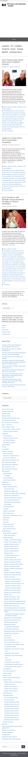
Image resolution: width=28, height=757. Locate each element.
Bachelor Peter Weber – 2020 (12, 597)
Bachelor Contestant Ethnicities (12, 562)
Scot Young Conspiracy (9, 440)
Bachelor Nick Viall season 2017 (12, 592)
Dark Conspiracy (7, 435)
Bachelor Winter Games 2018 (11, 599)
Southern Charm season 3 (11, 686)
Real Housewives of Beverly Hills (10, 460)
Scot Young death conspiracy (9, 119)
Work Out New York (8, 722)
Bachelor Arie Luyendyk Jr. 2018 (12, 542)
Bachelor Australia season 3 (11, 548)
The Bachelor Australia (10, 646)
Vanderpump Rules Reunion (11, 706)
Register (4, 325)
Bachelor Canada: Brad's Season (12, 559)
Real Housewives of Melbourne (10, 464)
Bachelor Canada (8, 553)
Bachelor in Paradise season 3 (13, 581)
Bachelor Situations (8, 537)
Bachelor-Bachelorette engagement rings (15, 601)
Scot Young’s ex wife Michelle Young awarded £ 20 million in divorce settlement (13, 200)
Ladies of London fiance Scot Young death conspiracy (12, 140)
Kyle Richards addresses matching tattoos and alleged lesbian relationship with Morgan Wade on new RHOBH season (13, 362)
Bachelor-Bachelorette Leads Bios (13, 497)
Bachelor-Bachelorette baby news (11, 418)
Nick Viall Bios (8, 504)
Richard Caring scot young (9, 174)
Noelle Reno (13, 257)
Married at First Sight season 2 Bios (12, 515)
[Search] (23, 746)
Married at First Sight (7, 451)
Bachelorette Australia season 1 (12, 620)
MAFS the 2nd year (8, 453)
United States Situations (9, 480)
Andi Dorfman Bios (9, 489)
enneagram (7, 475)
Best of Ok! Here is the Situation (10, 422)
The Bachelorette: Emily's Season (13, 666)
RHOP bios (6, 522)
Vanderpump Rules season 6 (9, 736)
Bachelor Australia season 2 (11, 546)
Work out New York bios (9, 528)
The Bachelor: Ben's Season (11, 653)
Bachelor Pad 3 (8, 594)
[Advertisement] (14, 23)
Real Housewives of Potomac (9, 469)
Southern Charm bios (9, 684)
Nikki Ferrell (8, 660)
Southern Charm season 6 (11, 691)
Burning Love (7, 635)
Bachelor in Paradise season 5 (13, 585)
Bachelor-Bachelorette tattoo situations (14, 603)
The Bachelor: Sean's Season (11, 662)
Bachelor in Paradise (9, 577)
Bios (6, 651)
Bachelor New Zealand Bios (11, 495)
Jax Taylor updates (9, 699)
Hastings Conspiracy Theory (10, 438)
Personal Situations (8, 477)
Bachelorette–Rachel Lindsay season (13, 631)
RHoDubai (4, 724)
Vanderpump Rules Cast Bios (11, 702)
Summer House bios (8, 526)
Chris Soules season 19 (9, 671)
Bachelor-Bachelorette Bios (10, 486)
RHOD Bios (6, 520)
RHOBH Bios (6, 517)
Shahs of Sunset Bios (8, 524)
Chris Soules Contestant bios (11, 500)
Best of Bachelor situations (9, 420)
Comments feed (6, 332)
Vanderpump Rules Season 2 (11, 708)
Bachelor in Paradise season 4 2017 (14, 583)
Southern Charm (7, 680)
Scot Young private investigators (15, 122)
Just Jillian (6, 508)
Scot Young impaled (20, 178)
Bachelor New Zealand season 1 (12, 590)
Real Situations (6, 471)
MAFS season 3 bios (8, 513)
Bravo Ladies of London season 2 (12, 429)
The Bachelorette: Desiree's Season (13, 664)
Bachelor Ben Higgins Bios (11, 491)
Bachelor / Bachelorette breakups (13, 539)
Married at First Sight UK (9, 458)
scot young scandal (11, 270)
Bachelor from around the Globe (12, 574)
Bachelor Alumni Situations (10, 533)
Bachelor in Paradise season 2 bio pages (14, 493)
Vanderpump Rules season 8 (11, 719)
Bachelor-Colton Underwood (11, 605)
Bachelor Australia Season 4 (11, 551)
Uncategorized (6, 734)
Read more (22, 102)
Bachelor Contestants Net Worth (12, 572)
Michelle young (6, 257)
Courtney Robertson (9, 640)
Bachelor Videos (6, 416)
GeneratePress (14, 755)
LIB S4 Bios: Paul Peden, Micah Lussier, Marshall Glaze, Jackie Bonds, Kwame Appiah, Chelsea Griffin (12, 375)
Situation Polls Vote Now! (8, 730)
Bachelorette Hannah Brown (11, 629)
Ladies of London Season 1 (15, 255)
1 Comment (7, 284)
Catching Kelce (7, 668)
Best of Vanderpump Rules (11, 697)
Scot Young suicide (7, 124)
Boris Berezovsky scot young (11, 111)
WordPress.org (6, 334)
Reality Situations (6, 531)
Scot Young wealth (11, 272)
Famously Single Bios (8, 506)
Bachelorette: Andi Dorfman (11, 633)
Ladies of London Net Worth (10, 431)
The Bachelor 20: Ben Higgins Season (14, 644)
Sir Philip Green (16, 182)
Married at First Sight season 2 (11, 455)
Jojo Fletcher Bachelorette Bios (12, 502)
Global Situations (7, 473)
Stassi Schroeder (7, 693)
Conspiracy (20, 107)
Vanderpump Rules (8, 695)
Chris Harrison (8, 637)
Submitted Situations (7, 732)
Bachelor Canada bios (7, 411)
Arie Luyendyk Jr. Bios (8, 409)
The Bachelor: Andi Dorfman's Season (14, 649)
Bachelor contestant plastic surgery (13, 564)
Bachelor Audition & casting (11, 544)
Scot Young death (19, 117)
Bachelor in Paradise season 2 (13, 579)
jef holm (4, 447)
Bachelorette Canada (9, 624)
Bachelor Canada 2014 (10, 557)
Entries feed (5, 329)
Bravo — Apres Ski (7, 424)
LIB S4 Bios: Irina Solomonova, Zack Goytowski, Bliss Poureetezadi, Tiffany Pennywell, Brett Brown (12, 381)
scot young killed (11, 120)
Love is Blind (5, 449)
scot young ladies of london (9, 269)
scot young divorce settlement (10, 264)
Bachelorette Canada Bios (12, 626)
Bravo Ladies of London (10, 107)
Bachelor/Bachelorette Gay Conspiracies (14, 608)
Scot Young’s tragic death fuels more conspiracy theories (12, 62)
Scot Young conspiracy (8, 117)
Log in (3, 327)
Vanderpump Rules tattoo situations (11, 739)
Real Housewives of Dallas (9, 462)
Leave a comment (8, 130)
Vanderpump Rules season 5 (11, 715)
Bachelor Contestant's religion (12, 566)
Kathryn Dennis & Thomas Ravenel (13, 682)
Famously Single (7, 673)
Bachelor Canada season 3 (12, 555)
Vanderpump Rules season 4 (11, 713)
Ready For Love (7, 675)
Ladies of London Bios (9, 511)
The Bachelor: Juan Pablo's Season (13, 655)
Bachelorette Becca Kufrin (11, 622)
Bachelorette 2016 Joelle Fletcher (13, 618)
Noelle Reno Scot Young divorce (10, 114)
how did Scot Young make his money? (14, 251)
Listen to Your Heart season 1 (12, 642)
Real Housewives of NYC (8, 466)
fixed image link (6, 444)
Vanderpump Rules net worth (11, 704)
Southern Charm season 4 (11, 688)
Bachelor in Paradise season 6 (13, 588)
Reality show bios (6, 484)
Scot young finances (10, 267)
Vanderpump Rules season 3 (11, 710)
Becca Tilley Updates (9, 535)
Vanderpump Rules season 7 (11, 717)
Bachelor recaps (6, 413)
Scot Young (22, 114)
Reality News (5, 482)
